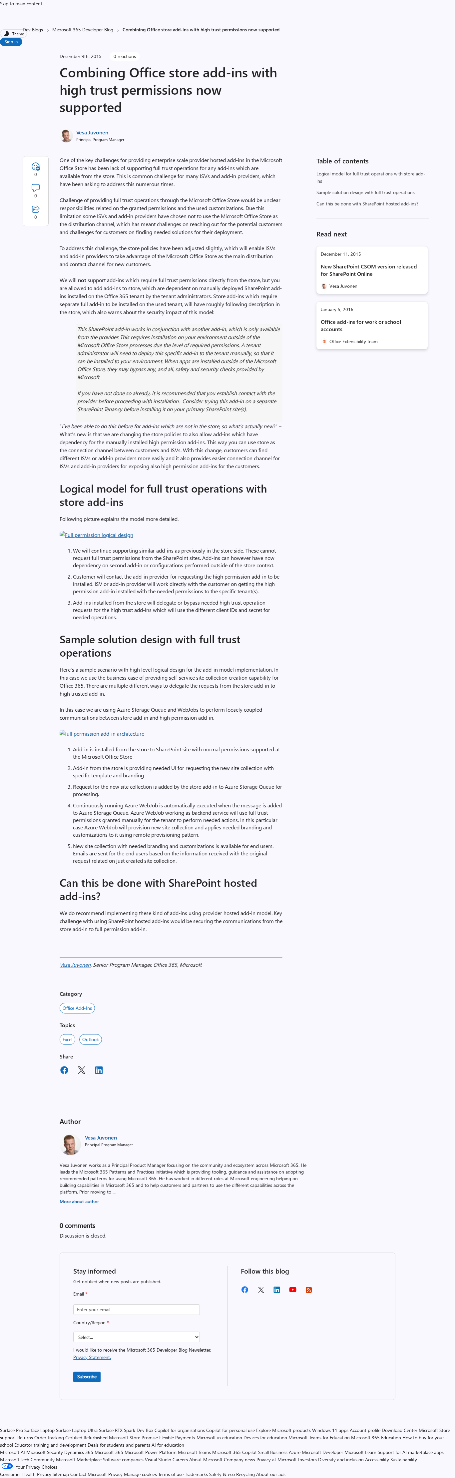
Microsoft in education (219, 1437)
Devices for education (265, 1437)
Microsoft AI (12, 1452)
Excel (67, 1039)
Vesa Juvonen (92, 132)
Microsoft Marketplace (79, 1459)
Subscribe (87, 1376)
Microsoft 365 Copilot (234, 1452)
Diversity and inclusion (341, 1459)
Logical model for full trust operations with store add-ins (370, 177)
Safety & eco (222, 1474)
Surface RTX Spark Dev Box (126, 1430)
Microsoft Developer (322, 1452)
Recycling (245, 1474)
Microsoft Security (44, 1452)
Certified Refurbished (86, 1437)
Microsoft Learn (360, 1452)
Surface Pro (11, 1430)
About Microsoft (206, 1459)
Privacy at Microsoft (276, 1459)
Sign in (11, 41)
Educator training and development (50, 1445)
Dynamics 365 (78, 1452)
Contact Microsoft (88, 1474)
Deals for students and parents (119, 1445)
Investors (307, 1459)
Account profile (365, 1430)
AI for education (168, 1445)
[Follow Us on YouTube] (293, 1292)
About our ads (270, 1474)
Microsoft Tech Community (27, 1459)
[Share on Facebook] (64, 1071)
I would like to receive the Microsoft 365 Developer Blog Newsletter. (142, 1353)
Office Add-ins (77, 1008)
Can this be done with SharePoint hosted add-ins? (367, 203)
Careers (180, 1459)
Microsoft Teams (194, 1452)
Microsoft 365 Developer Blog (82, 29)
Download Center (399, 1430)
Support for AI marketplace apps (411, 1452)
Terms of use (171, 1474)
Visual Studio (158, 1459)
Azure (294, 1452)
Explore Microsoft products (283, 1430)
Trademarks (196, 1474)
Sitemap (61, 1474)
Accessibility (377, 1459)
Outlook (90, 1039)
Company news (239, 1459)
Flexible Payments (177, 1437)
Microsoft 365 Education (376, 1437)
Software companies (123, 1459)
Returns (25, 1437)
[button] (96, 534)
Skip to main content (21, 3)
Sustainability (403, 1459)
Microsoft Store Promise (133, 1437)
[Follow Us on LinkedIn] (277, 1292)
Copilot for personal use (230, 1430)
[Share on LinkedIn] (99, 1071)
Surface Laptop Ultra (77, 1430)
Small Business (272, 1452)
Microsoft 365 (109, 1452)
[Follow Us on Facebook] (245, 1292)
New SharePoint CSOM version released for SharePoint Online (369, 270)
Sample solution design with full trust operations (365, 192)
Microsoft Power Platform (151, 1452)
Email (80, 1294)
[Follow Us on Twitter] (261, 1292)
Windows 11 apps (330, 1430)
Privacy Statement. (92, 1357)
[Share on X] (81, 1071)
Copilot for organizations (180, 1430)
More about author (79, 1201)
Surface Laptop (39, 1430)
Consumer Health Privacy (25, 1474)
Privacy (116, 1474)
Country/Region (91, 1322)
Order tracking (49, 1437)
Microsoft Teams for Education (319, 1437)
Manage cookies (140, 1474)
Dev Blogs (33, 29)
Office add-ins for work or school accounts (361, 325)
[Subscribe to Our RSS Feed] (309, 1292)
